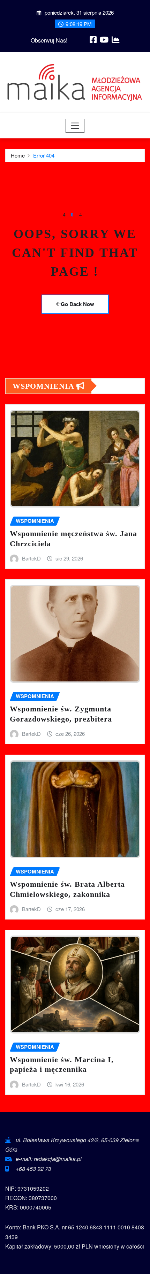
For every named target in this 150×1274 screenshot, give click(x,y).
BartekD (31, 558)
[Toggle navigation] (75, 126)
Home (18, 155)
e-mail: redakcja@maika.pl (49, 1159)
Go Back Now (77, 304)
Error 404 (43, 155)
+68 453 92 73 (33, 1169)
